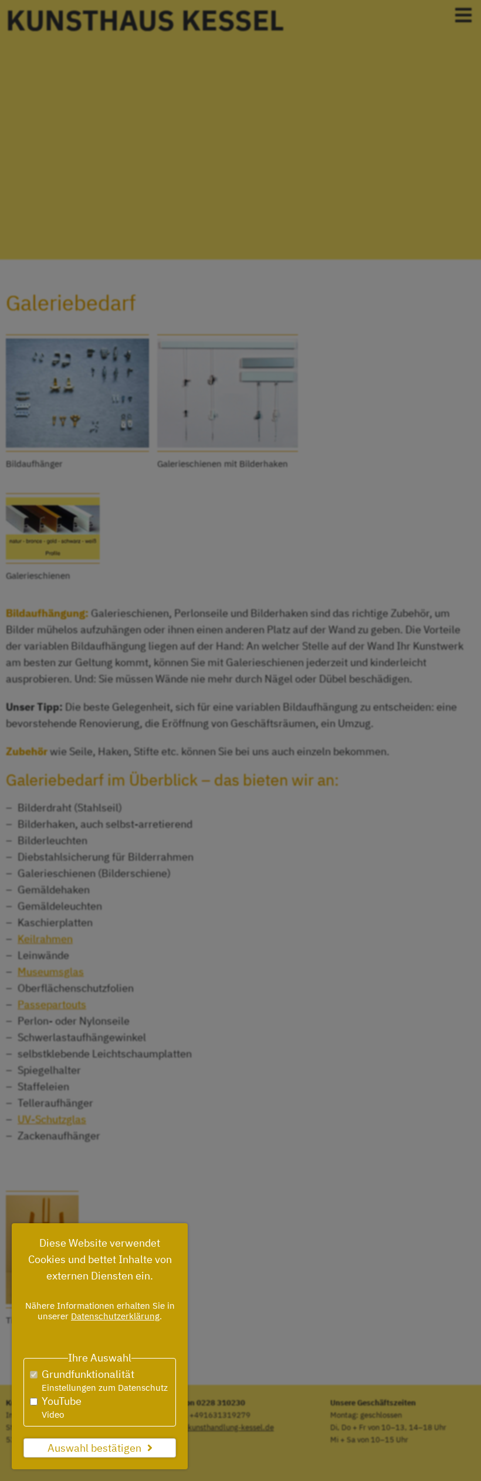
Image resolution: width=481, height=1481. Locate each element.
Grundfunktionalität (105, 1380)
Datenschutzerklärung (115, 1316)
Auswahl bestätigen (94, 1448)
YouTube (62, 1407)
